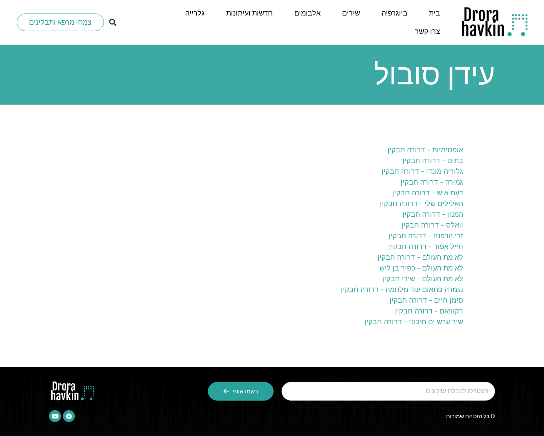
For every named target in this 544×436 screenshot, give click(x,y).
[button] (112, 22)
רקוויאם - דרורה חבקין (429, 311)
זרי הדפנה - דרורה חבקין (426, 236)
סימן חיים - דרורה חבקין (426, 300)
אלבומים (307, 13)
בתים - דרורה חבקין (433, 160)
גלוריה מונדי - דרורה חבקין (422, 171)
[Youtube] (55, 416)
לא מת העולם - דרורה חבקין (420, 257)
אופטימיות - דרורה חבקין (425, 150)
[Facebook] (69, 416)
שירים (351, 13)
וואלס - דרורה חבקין (432, 225)
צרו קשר (427, 31)
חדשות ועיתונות (249, 13)
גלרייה (195, 13)
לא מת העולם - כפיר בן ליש (421, 268)
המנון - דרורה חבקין (433, 214)
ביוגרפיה (394, 13)
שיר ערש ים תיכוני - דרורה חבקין (413, 321)
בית (434, 13)
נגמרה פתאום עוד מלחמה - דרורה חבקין (402, 289)
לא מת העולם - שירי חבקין (422, 278)
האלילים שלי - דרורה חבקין (421, 203)
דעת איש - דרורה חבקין (427, 193)
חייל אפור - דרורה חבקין (426, 246)
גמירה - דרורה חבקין (432, 182)
